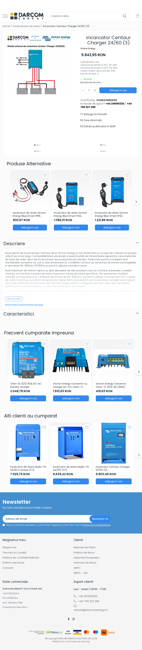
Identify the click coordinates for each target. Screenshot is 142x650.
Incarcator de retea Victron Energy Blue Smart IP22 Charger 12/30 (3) (111, 214)
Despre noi (9, 547)
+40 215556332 (87, 596)
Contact (8, 568)
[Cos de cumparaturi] (137, 16)
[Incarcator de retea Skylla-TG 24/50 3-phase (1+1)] (28, 443)
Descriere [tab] (14, 244)
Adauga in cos (118, 90)
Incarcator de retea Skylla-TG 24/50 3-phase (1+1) (28, 468)
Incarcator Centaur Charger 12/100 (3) (113, 468)
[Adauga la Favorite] (45, 175)
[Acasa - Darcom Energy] (26, 16)
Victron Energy (87, 48)
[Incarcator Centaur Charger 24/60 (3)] (38, 64)
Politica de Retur (84, 552)
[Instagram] (73, 619)
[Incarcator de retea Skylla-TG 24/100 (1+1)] (71, 443)
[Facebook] (68, 619)
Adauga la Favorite (95, 114)
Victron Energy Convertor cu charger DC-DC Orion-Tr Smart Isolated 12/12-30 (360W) (70, 385)
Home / (7, 26)
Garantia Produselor (86, 557)
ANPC (77, 568)
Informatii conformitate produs (24, 304)
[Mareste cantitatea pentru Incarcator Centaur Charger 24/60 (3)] (95, 90)
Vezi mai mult (13, 298)
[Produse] (5, 16)
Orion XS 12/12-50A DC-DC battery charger (26, 385)
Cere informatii (92, 120)
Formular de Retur (85, 562)
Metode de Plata (84, 547)
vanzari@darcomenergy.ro (90, 610)
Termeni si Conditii (14, 552)
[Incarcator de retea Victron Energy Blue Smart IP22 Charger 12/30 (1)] (70, 190)
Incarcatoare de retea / (27, 26)
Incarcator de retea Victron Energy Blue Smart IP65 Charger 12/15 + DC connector (29, 214)
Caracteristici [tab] (18, 314)
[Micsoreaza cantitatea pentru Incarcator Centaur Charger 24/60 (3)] (83, 90)
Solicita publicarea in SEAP (99, 126)
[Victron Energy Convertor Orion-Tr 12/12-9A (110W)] (113, 360)
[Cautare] (125, 16)
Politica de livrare (13, 562)
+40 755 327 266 (88, 601)
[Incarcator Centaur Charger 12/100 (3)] (113, 443)
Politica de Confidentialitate (96, 525)
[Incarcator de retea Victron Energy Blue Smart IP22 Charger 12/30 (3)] (111, 190)
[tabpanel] (38, 64)
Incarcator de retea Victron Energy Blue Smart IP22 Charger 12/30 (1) (70, 214)
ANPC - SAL (81, 573)
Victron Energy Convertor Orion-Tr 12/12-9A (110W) (111, 385)
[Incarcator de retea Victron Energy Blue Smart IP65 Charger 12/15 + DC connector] (29, 190)
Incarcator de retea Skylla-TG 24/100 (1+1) (71, 468)
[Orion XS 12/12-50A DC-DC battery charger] (28, 360)
